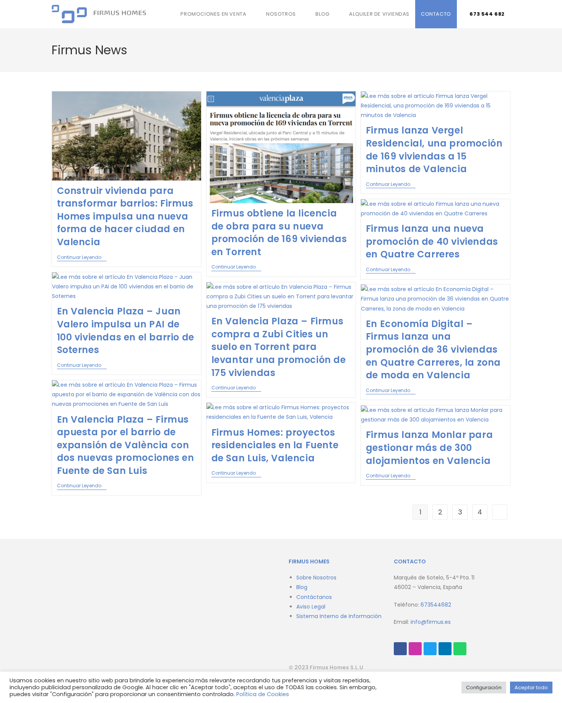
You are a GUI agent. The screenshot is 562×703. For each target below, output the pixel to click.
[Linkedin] (445, 648)
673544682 (436, 605)
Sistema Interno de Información (339, 616)
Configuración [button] (484, 687)
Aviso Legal (310, 606)
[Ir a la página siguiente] (499, 512)
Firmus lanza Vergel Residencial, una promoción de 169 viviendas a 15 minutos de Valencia (434, 149)
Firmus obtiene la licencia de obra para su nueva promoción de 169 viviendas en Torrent (279, 232)
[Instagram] (415, 648)
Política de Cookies (262, 694)
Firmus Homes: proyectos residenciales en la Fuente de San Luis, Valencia (275, 445)
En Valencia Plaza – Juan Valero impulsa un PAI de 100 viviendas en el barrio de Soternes (125, 330)
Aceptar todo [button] (531, 687)
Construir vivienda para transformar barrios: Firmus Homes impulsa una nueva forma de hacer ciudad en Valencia (125, 216)
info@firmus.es (431, 622)
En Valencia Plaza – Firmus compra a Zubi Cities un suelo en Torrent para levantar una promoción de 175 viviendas (278, 347)
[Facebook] (400, 648)
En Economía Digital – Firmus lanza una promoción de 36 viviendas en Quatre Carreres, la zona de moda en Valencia (433, 349)
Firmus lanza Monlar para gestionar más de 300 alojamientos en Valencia (429, 447)
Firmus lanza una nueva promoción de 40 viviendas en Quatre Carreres (432, 241)
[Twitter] (430, 648)
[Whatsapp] (459, 648)
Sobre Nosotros (316, 577)
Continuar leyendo (82, 257)
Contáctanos (314, 597)
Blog (301, 587)
